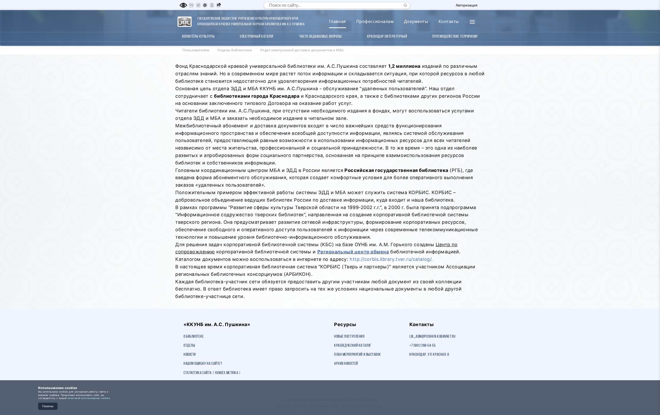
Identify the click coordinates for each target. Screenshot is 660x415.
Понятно (47, 406)
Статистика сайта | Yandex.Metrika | (212, 373)
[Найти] (405, 5)
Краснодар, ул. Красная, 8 (429, 355)
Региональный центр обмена (353, 251)
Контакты (449, 21)
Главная (337, 21)
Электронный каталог (257, 37)
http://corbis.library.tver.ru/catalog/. (391, 259)
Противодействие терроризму (455, 37)
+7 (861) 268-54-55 (422, 346)
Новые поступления (349, 337)
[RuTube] (218, 5)
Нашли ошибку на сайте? (203, 364)
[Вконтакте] (191, 5)
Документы (416, 21)
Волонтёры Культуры (198, 37)
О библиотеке (194, 337)
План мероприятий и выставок (357, 355)
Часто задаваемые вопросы (320, 37)
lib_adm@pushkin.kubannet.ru (432, 337)
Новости (190, 355)
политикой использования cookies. (89, 398)
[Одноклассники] (211, 5)
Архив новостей (346, 364)
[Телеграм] (198, 5)
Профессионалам (375, 21)
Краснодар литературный (387, 37)
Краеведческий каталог (353, 346)
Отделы (189, 346)
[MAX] (205, 5)
